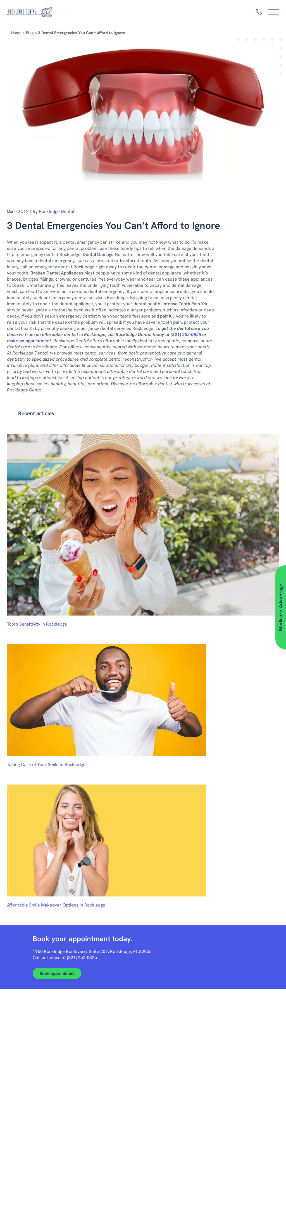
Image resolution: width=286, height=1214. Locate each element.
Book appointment (57, 973)
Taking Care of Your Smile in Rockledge (46, 764)
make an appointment (29, 341)
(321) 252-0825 (186, 334)
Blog (30, 32)
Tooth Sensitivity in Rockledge (37, 624)
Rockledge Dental (56, 211)
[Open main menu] (273, 12)
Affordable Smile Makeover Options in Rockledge (56, 905)
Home (16, 32)
